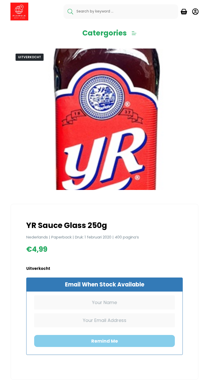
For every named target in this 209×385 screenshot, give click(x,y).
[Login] (195, 11)
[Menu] (134, 33)
